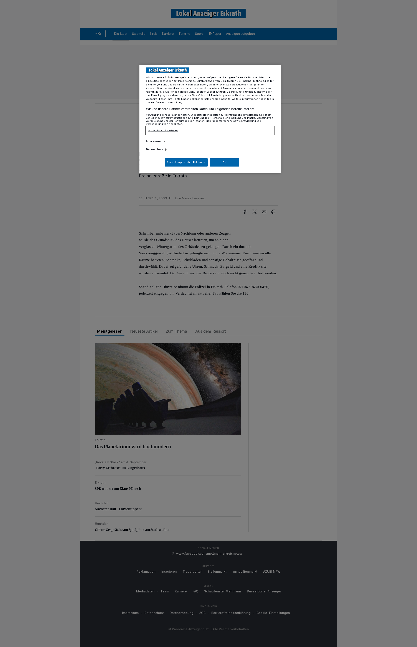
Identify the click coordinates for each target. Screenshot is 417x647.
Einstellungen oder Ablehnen (186, 162)
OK (225, 162)
